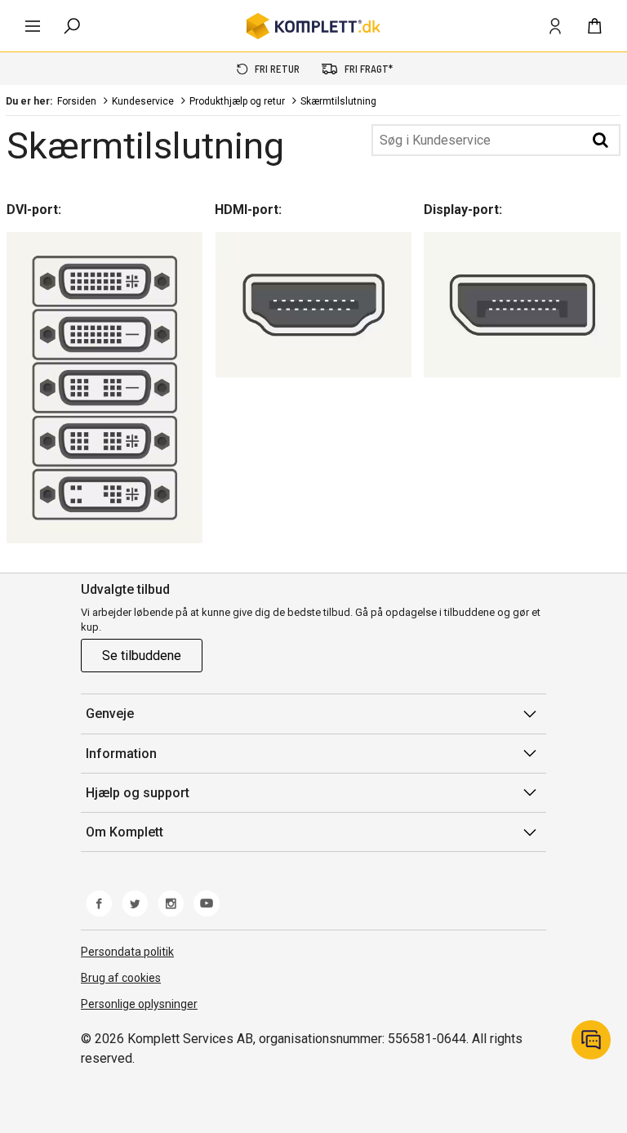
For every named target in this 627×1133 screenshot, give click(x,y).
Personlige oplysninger (139, 1003)
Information (121, 753)
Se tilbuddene (141, 655)
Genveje (110, 713)
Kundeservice (143, 101)
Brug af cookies (121, 977)
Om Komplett (124, 832)
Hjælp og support (137, 793)
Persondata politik (127, 951)
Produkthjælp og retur (237, 101)
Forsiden (76, 101)
